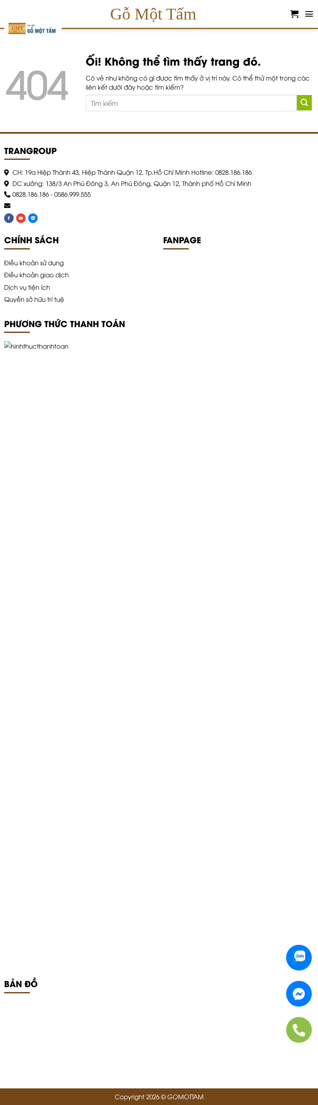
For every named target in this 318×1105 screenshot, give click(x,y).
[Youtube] (21, 218)
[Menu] (309, 14)
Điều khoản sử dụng (34, 262)
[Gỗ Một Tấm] (36, 30)
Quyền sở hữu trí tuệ (34, 299)
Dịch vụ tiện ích (27, 287)
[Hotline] (299, 1030)
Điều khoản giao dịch (36, 274)
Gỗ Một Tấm (153, 14)
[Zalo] (33, 218)
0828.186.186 (30, 194)
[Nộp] (304, 102)
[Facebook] (9, 218)
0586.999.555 (72, 194)
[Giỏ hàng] (294, 14)
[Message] (299, 994)
